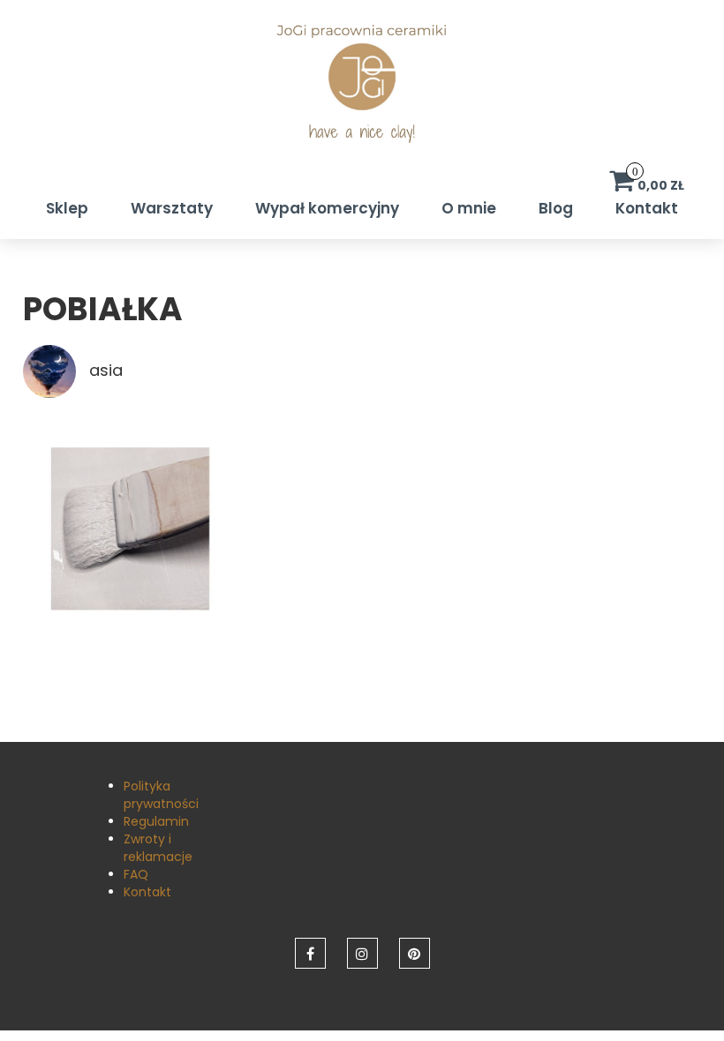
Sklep (67, 208)
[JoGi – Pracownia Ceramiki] (362, 93)
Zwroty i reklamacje (158, 847)
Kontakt (646, 208)
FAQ (136, 874)
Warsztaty (172, 208)
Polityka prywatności (161, 795)
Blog (556, 208)
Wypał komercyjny (327, 208)
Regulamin (156, 821)
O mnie (468, 208)
